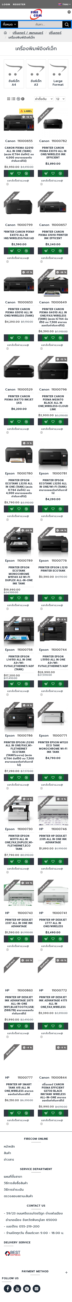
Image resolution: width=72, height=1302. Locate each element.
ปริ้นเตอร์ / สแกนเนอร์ (28, 33)
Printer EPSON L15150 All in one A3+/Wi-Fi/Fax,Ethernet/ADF (53, 661)
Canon (10, 141)
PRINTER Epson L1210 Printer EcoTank (53, 569)
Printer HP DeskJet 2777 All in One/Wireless (53, 923)
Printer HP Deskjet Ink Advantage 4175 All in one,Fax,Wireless (53, 1002)
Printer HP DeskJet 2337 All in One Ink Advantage (19, 923)
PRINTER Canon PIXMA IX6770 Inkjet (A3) (18, 400)
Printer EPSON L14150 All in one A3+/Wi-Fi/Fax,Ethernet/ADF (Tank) (19, 663)
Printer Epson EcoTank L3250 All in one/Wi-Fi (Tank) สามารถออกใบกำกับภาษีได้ (53, 487)
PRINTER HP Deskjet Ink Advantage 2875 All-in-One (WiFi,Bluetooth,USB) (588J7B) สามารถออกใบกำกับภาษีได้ (19, 1005)
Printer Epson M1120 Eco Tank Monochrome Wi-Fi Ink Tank (53, 747)
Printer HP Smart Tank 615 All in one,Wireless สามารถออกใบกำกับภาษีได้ (18, 1089)
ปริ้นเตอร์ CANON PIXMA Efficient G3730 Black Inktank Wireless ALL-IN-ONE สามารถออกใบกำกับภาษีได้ (53, 1092)
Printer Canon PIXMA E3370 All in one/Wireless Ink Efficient (53, 152)
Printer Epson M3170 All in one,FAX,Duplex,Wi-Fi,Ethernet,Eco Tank (19, 842)
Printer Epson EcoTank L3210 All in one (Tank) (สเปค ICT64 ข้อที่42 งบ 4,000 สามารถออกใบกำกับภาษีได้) (19, 488)
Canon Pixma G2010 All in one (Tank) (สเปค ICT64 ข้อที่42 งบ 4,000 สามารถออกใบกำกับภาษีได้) (19, 154)
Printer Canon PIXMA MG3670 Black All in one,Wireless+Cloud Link (53, 403)
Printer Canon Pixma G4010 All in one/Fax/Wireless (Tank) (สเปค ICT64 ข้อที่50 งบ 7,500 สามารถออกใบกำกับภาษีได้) (53, 317)
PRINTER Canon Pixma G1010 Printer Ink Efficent (53, 235)
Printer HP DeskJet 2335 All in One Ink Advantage (53, 839)
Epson (10, 473)
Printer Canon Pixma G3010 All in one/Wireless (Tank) (19, 313)
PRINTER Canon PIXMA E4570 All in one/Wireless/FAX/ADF (19, 235)
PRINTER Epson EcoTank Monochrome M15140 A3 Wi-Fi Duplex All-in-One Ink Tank (19, 575)
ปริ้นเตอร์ (55, 33)
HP (41, 829)
